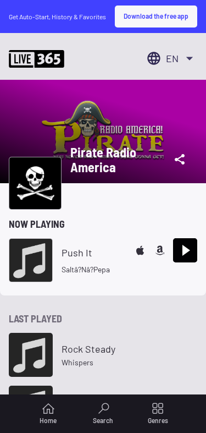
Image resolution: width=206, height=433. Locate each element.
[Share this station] (179, 159)
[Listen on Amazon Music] (159, 250)
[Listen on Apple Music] (140, 250)
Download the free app (156, 16)
